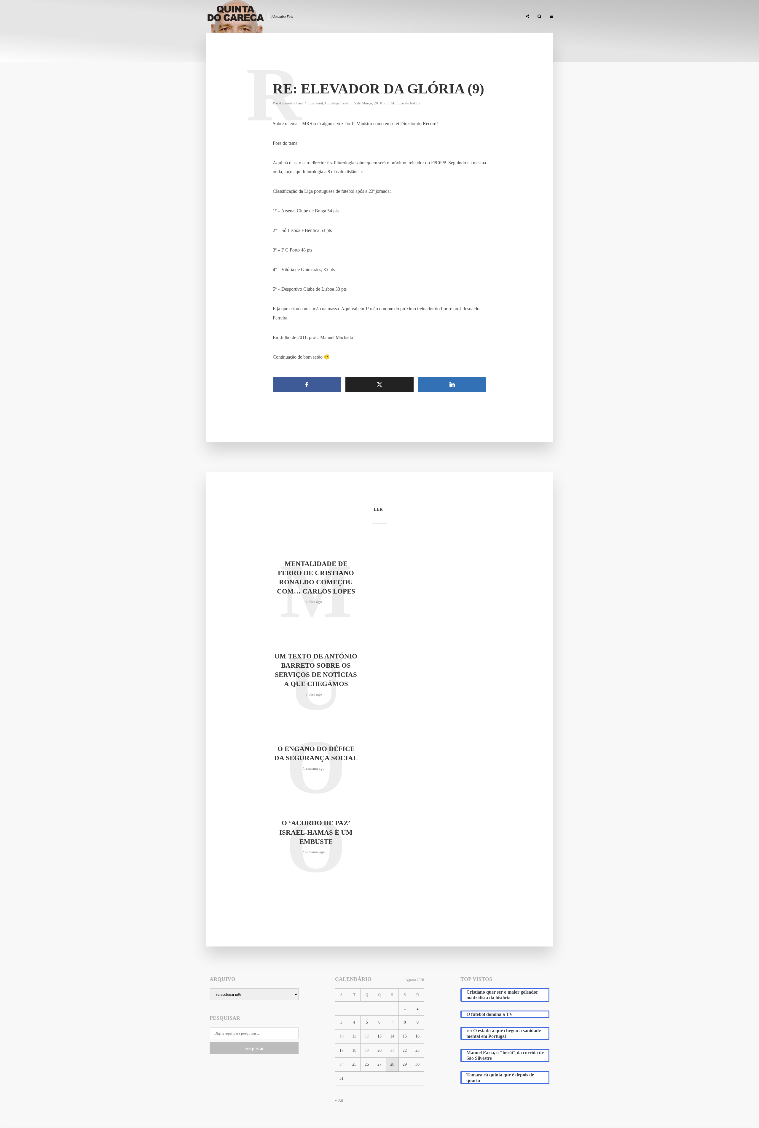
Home (377, 16)
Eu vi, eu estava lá (500, 16)
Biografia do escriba (410, 16)
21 (392, 1050)
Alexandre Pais (291, 103)
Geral (319, 103)
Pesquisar (254, 1049)
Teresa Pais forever (457, 16)
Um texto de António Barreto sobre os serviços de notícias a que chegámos (316, 670)
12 (367, 1036)
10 (341, 1036)
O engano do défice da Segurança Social (316, 753)
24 (341, 1064)
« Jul (339, 1100)
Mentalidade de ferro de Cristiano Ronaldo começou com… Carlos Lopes (316, 577)
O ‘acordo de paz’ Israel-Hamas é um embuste (316, 832)
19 (367, 1050)
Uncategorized (336, 103)
